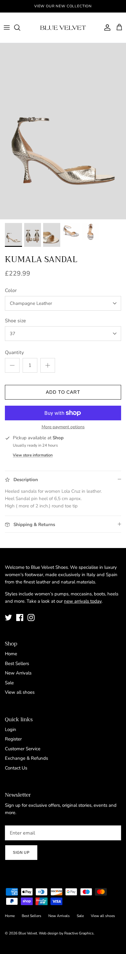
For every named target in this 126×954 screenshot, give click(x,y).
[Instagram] (31, 617)
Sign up (21, 852)
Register (13, 739)
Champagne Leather (31, 303)
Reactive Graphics (79, 933)
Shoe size (15, 320)
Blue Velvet (27, 933)
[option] (63, 131)
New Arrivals (18, 673)
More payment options (63, 427)
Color (11, 290)
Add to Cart (63, 392)
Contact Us (16, 768)
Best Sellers (17, 663)
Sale (9, 683)
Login (10, 729)
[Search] (20, 27)
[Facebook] (19, 617)
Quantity (14, 352)
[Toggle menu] (6, 27)
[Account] (106, 27)
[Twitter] (8, 617)
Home (11, 654)
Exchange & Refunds (26, 758)
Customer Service (22, 749)
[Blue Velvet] (63, 28)
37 (12, 334)
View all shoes (20, 692)
